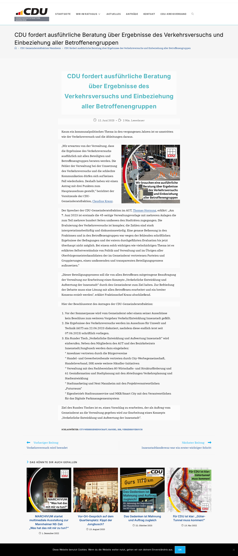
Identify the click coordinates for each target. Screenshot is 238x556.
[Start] (15, 48)
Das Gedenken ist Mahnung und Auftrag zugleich (142, 518)
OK (180, 549)
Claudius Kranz (102, 201)
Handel (112, 429)
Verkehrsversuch (132, 429)
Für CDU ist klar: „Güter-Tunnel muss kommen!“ (189, 518)
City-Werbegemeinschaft (93, 429)
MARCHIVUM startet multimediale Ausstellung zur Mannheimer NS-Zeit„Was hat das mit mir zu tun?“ (49, 522)
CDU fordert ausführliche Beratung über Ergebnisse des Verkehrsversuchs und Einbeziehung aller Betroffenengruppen (127, 48)
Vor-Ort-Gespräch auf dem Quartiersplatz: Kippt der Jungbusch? (95, 520)
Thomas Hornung (144, 210)
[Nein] (233, 549)
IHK (119, 429)
